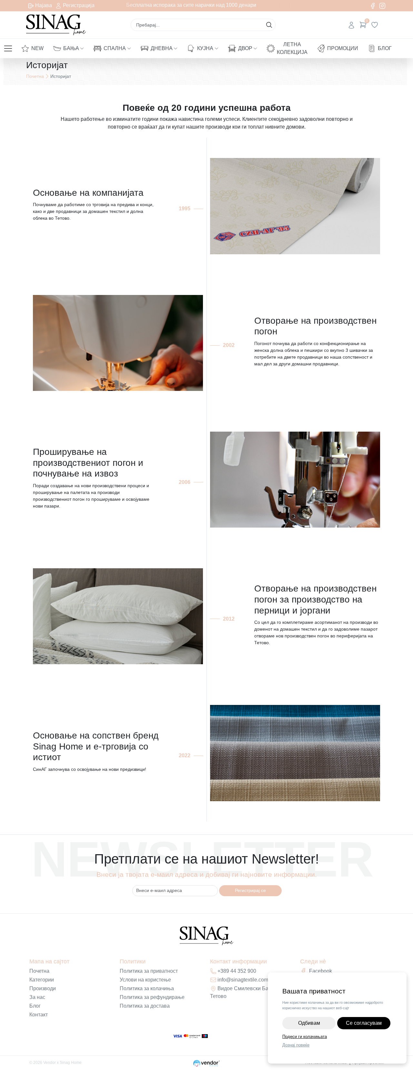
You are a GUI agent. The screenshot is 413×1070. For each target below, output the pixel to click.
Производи (42, 988)
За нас (37, 997)
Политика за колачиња (147, 988)
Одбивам (309, 1023)
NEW (37, 48)
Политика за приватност (149, 971)
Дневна (162, 48)
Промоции (342, 48)
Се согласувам (364, 1023)
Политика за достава (145, 1006)
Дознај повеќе (295, 1045)
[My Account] (351, 25)
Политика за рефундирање (152, 997)
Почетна (35, 76)
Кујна (205, 48)
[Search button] (269, 25)
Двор (245, 48)
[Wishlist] (374, 25)
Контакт (38, 1014)
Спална (115, 48)
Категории (41, 979)
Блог (385, 48)
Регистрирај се (250, 890)
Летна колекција (292, 48)
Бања (71, 48)
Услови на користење (145, 979)
